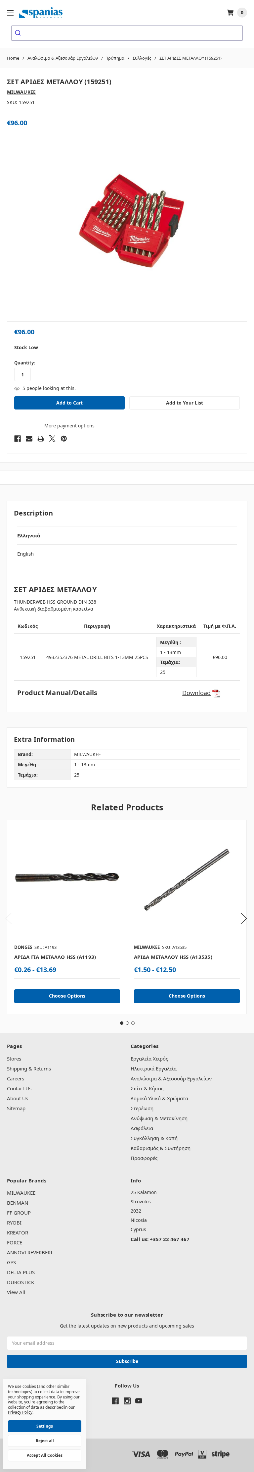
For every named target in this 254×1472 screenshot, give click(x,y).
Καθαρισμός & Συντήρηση (160, 1148)
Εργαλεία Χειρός (149, 1058)
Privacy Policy (20, 1412)
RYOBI (14, 1222)
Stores (14, 1058)
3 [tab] (133, 1023)
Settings (44, 1426)
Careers (15, 1078)
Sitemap (16, 1108)
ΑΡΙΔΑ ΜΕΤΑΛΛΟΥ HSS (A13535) (173, 957)
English (25, 553)
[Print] (40, 438)
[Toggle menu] (10, 13)
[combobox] (127, 33)
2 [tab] (127, 1023)
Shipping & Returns (29, 1068)
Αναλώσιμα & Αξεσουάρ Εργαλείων (171, 1078)
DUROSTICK (20, 1282)
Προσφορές (144, 1158)
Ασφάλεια (142, 1128)
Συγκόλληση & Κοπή (154, 1138)
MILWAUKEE (21, 1192)
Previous (8, 918)
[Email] (29, 438)
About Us (17, 1098)
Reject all (45, 1441)
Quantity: (24, 363)
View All (16, 1292)
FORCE (14, 1242)
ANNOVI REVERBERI (29, 1252)
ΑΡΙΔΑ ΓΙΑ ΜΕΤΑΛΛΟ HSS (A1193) (55, 957)
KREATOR (17, 1232)
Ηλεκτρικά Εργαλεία (154, 1068)
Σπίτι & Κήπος (147, 1088)
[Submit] (19, 33)
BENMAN (17, 1202)
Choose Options (67, 996)
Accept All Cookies (45, 1455)
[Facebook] (17, 438)
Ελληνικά (28, 535)
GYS (11, 1262)
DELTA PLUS (21, 1272)
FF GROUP (19, 1212)
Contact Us (19, 1088)
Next (243, 918)
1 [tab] (121, 1023)
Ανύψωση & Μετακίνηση (159, 1118)
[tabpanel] (67, 917)
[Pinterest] (64, 438)
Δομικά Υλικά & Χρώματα (159, 1098)
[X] (52, 438)
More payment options (69, 425)
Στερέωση (142, 1108)
